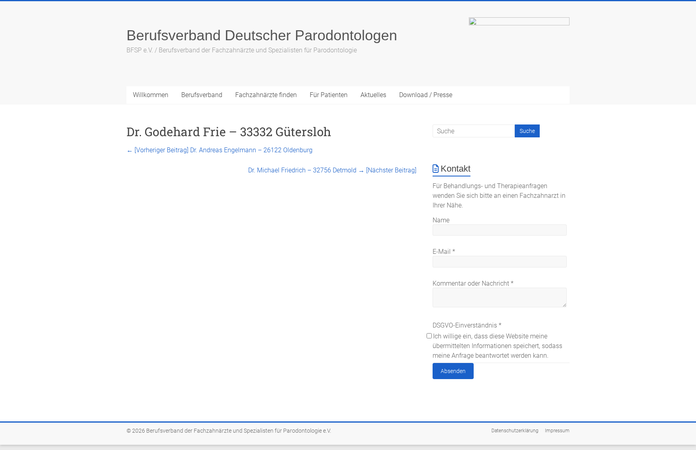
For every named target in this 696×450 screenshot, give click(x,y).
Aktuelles (373, 95)
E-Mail (444, 251)
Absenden (453, 371)
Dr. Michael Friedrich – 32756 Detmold (332, 170)
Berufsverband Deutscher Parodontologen (261, 35)
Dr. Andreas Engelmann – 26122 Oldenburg (219, 150)
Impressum (557, 430)
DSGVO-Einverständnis (467, 325)
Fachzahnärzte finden (266, 95)
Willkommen (150, 95)
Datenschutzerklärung (515, 430)
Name (441, 220)
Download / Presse (425, 95)
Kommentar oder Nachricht (473, 283)
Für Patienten (329, 95)
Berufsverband (201, 95)
